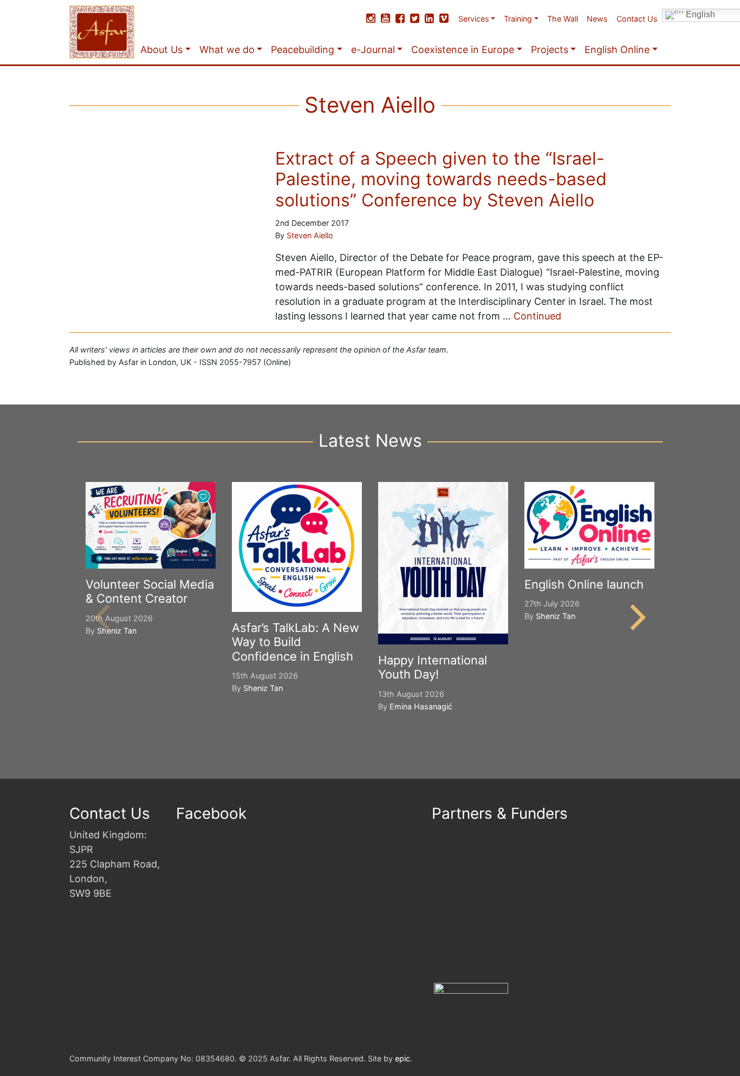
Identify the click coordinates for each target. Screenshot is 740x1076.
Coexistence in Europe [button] (462, 49)
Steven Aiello (310, 235)
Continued (537, 316)
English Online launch (584, 584)
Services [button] (473, 18)
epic (402, 1058)
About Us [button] (161, 49)
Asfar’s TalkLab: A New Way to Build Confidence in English (295, 642)
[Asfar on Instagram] (370, 18)
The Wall (562, 18)
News (597, 18)
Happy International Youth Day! (432, 667)
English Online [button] (617, 49)
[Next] (635, 617)
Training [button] (518, 18)
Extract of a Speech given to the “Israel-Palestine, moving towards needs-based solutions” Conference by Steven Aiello (441, 179)
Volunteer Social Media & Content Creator (150, 591)
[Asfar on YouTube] (385, 18)
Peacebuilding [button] (302, 49)
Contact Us (637, 18)
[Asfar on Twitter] (414, 18)
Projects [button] (549, 49)
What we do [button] (227, 49)
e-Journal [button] (373, 49)
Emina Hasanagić (421, 706)
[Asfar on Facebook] (400, 18)
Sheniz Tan (117, 630)
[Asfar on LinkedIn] (429, 18)
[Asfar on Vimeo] (444, 18)
